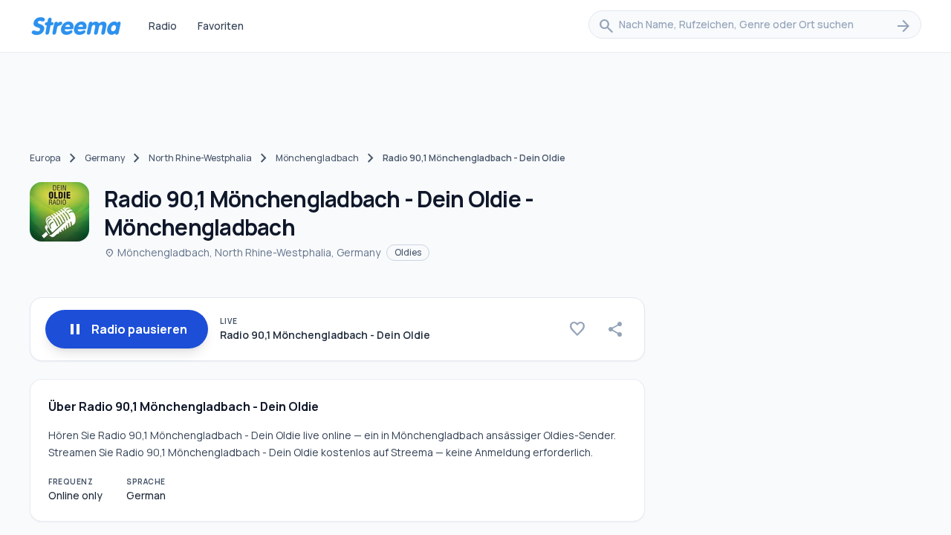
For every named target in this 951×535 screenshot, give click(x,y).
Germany (105, 158)
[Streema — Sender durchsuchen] (76, 26)
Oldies (408, 252)
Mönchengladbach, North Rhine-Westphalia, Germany (242, 252)
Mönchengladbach (317, 158)
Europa (45, 158)
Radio (163, 26)
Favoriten (221, 26)
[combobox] (754, 26)
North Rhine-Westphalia (200, 158)
